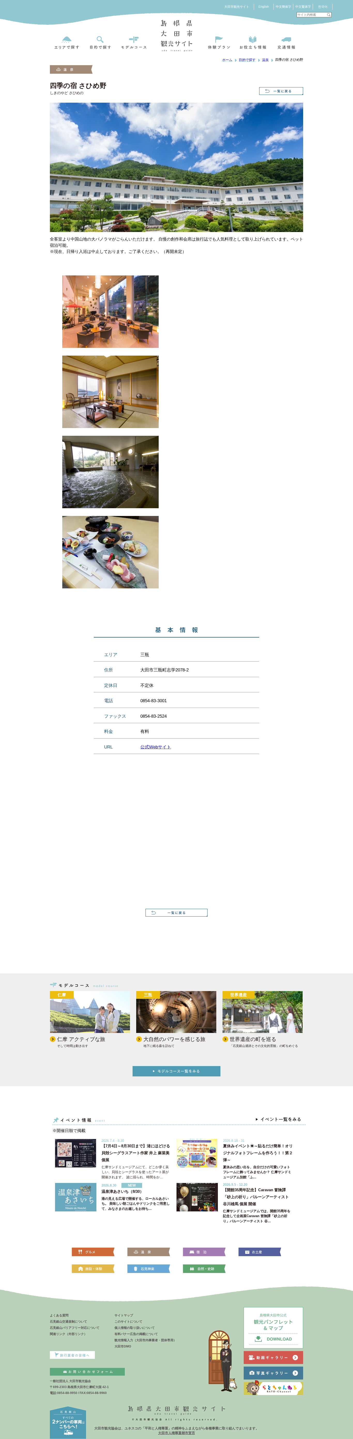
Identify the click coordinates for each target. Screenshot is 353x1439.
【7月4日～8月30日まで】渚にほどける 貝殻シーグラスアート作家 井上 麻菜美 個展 (136, 1153)
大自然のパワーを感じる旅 (174, 1039)
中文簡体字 (283, 7)
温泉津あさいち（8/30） (123, 1191)
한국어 (322, 7)
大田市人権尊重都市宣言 (176, 1433)
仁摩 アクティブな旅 (81, 1039)
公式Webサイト (155, 747)
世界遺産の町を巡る (253, 1039)
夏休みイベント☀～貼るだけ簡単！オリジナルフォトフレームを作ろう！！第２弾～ (258, 1153)
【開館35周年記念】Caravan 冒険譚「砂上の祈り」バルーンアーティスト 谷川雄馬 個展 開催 (256, 1197)
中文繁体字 (303, 7)
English (263, 7)
